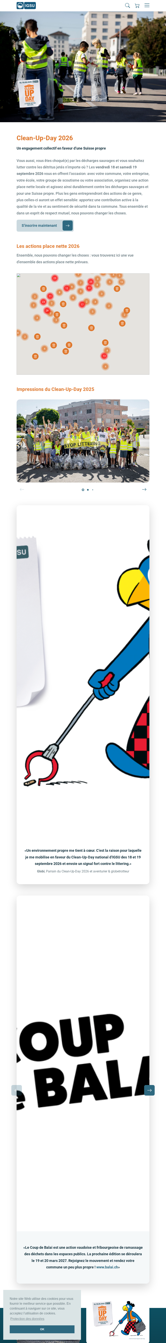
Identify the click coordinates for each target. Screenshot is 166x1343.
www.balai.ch (107, 1267)
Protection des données (27, 1319)
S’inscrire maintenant (39, 225)
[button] (127, 5)
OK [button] (42, 1329)
